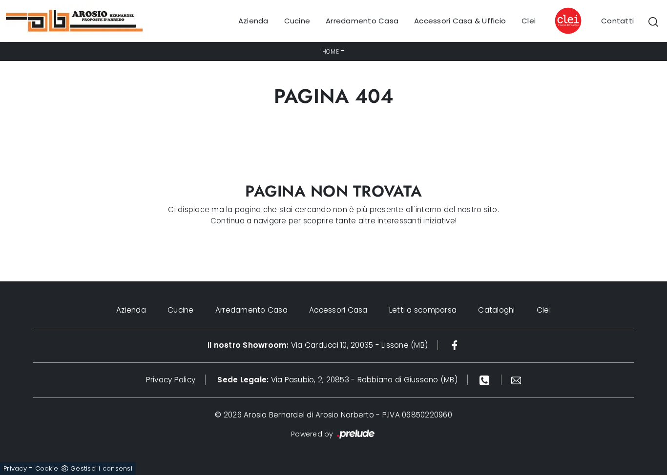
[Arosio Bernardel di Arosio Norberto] (74, 21)
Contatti (617, 21)
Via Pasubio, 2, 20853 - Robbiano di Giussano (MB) (337, 380)
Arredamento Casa (362, 21)
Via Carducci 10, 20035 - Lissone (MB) (318, 345)
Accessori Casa (338, 310)
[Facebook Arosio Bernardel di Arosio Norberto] (454, 345)
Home (330, 51)
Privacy (15, 468)
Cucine (297, 21)
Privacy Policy (171, 380)
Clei (528, 21)
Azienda (253, 21)
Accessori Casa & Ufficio (460, 21)
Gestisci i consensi (101, 468)
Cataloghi (496, 310)
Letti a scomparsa (423, 310)
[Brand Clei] (568, 21)
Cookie (47, 468)
